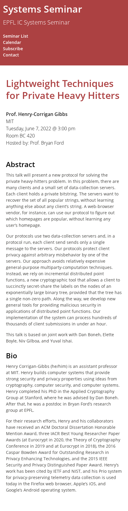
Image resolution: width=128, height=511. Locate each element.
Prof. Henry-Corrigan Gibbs (37, 114)
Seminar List (15, 36)
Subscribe (13, 48)
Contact (11, 55)
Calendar (12, 42)
